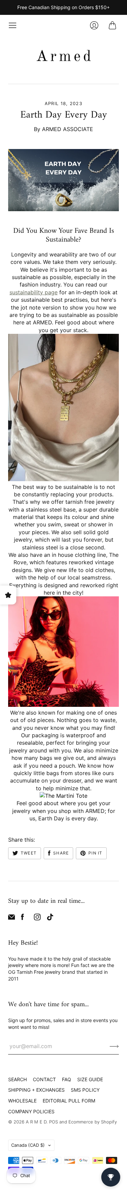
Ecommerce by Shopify (92, 1121)
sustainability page (33, 292)
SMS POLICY (85, 1090)
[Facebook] (22, 918)
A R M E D (36, 1121)
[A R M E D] (63, 57)
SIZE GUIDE (90, 1079)
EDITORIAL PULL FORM (69, 1101)
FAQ (66, 1079)
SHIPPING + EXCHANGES (36, 1090)
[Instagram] (37, 918)
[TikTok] (50, 918)
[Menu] (12, 25)
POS (53, 1121)
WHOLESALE (22, 1101)
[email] (11, 918)
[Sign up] (114, 1046)
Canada (28, 1145)
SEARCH (17, 1079)
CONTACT (44, 1079)
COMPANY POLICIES (31, 1111)
